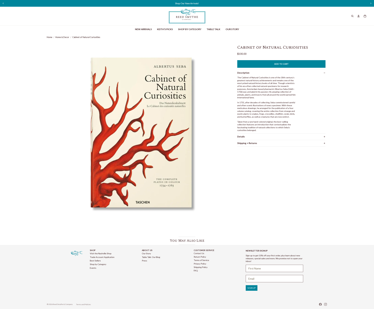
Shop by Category (98, 264)
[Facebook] (320, 304)
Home (49, 37)
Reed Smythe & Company (63, 304)
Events (93, 268)
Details (241, 136)
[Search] (352, 16)
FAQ (196, 270)
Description (243, 72)
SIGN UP (251, 288)
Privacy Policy (200, 263)
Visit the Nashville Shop (100, 253)
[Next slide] (371, 3)
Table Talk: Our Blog (151, 257)
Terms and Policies (83, 304)
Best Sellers (95, 260)
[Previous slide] (3, 3)
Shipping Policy (200, 267)
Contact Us (199, 253)
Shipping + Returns (247, 143)
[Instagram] (325, 304)
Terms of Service (201, 260)
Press (144, 260)
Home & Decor (62, 37)
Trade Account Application (102, 257)
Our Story (146, 253)
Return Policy (200, 257)
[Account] (358, 16)
